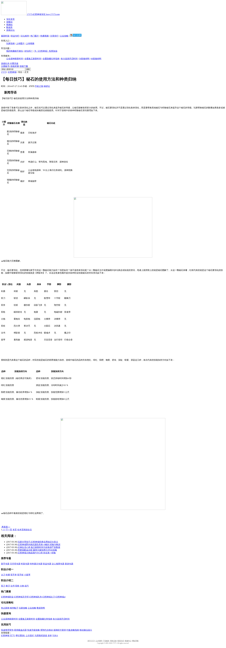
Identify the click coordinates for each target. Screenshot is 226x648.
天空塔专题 (15, 564)
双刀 (3, 586)
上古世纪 (30, 635)
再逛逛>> (6, 527)
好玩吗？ (28, 51)
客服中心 (128, 641)
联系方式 (121, 641)
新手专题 (5, 564)
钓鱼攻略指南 (72, 630)
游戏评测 (14, 66)
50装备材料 (84, 59)
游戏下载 (24, 66)
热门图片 (34, 36)
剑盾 (8, 575)
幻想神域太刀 (48, 597)
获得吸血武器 (20, 630)
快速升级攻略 (33, 630)
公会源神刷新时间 (14, 59)
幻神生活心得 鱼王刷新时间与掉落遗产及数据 (39, 547)
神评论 (47, 86)
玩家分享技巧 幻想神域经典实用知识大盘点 (38, 542)
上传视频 (30, 43)
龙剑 (50, 635)
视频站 (9, 25)
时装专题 (25, 564)
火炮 (22, 586)
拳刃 (8, 586)
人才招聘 (99, 641)
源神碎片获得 (59, 630)
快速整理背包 (7, 630)
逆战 (45, 635)
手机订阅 (39, 86)
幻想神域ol (60, 597)
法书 (12, 586)
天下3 (12, 635)
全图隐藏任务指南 (51, 59)
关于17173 (91, 641)
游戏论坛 (10, 30)
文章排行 (54, 36)
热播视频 (44, 36)
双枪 (17, 586)
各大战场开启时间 (69, 59)
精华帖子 (14, 608)
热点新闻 (5, 608)
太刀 (3, 575)
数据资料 (41, 608)
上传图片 (20, 43)
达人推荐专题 (58, 564)
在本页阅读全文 (24, 530)
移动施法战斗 (86, 630)
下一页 (9, 530)
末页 (15, 530)
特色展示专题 (36, 564)
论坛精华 (25, 36)
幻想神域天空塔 (21, 597)
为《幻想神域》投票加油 (45, 51)
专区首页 (10, 19)
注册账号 (5, 66)
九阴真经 (39, 635)
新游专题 (69, 564)
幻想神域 (12, 72)
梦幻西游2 (20, 635)
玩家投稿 (10, 43)
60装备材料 (96, 59)
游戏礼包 (5, 63)
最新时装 (5, 36)
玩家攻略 (23, 608)
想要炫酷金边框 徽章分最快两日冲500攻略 (37, 550)
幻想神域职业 (7, 597)
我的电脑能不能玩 (14, 51)
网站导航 (135, 641)
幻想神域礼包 (35, 597)
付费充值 (14, 63)
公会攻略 (64, 36)
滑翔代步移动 (46, 630)
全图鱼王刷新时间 (32, 59)
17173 (3, 72)
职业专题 (47, 564)
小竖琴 (27, 575)
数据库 (9, 27)
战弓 (27, 586)
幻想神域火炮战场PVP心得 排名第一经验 (37, 553)
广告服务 (106, 641)
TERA (55, 635)
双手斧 (13, 575)
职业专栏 (15, 36)
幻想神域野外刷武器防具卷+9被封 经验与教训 (39, 544)
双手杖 (20, 575)
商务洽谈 (113, 641)
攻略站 (9, 22)
